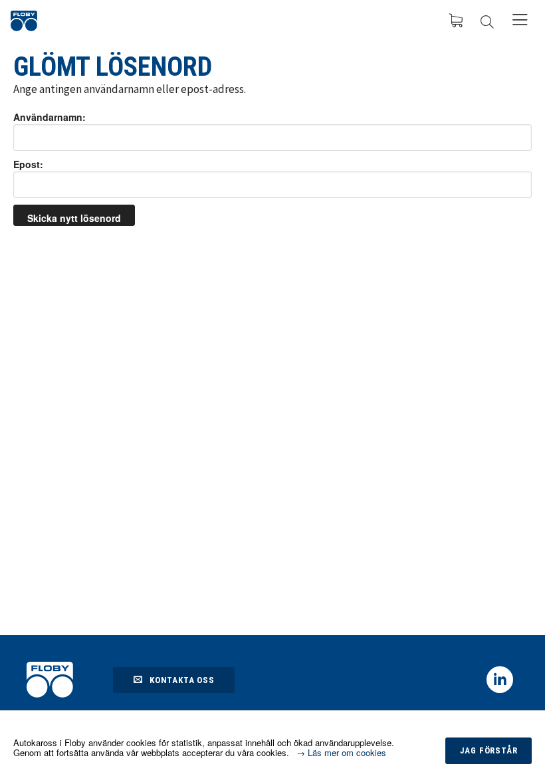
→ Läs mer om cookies (341, 752)
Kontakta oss (182, 680)
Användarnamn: (49, 117)
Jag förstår (489, 750)
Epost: (28, 164)
